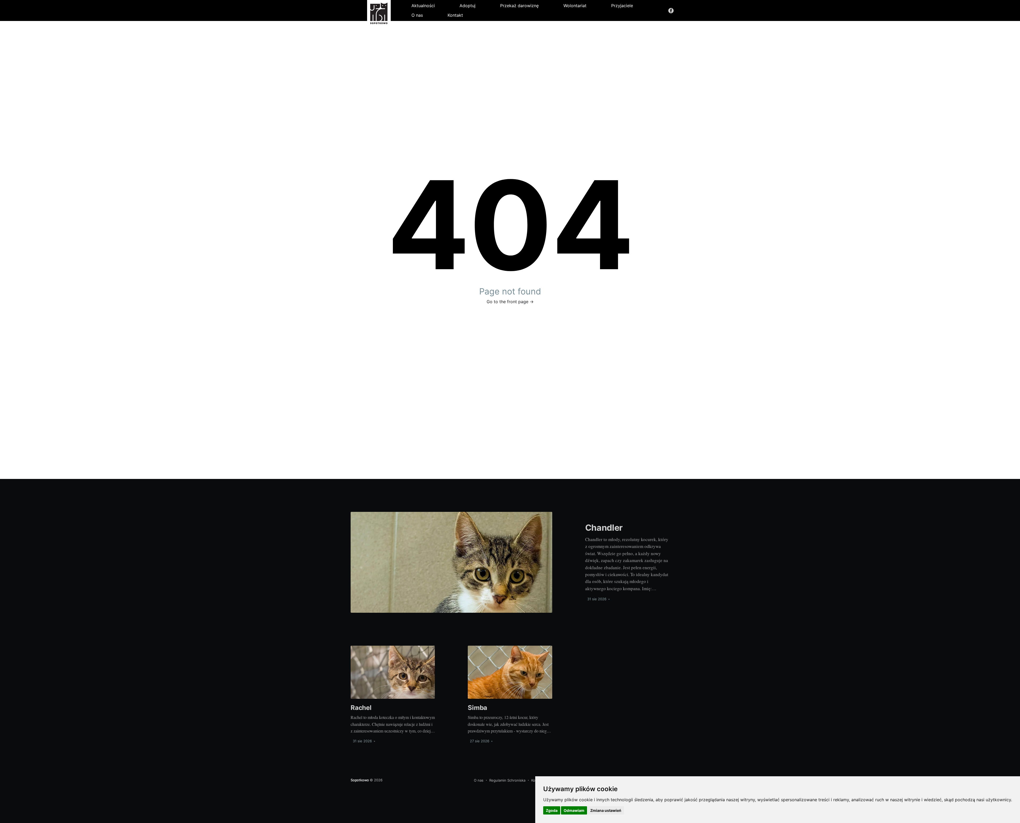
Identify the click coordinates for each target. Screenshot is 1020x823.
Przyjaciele (622, 5)
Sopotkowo (360, 780)
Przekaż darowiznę (519, 5)
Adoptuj (467, 5)
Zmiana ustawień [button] (605, 810)
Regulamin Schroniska (507, 780)
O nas (417, 15)
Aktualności (423, 5)
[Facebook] (671, 10)
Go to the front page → (510, 301)
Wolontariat (574, 5)
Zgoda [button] (552, 810)
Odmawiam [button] (574, 810)
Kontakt (455, 15)
